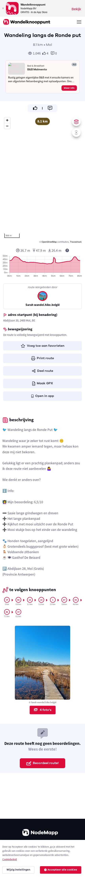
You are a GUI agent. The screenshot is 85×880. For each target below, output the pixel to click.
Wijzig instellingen (18, 870)
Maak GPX (45, 383)
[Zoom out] (7, 126)
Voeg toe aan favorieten (45, 346)
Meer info (69, 88)
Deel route (45, 371)
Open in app (44, 396)
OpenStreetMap (49, 241)
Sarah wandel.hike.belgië (43, 305)
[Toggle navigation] (79, 21)
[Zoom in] (7, 120)
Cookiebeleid (9, 859)
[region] (42, 179)
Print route (45, 358)
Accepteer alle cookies (62, 870)
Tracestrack (76, 241)
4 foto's (45, 710)
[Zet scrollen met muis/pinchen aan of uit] (76, 132)
